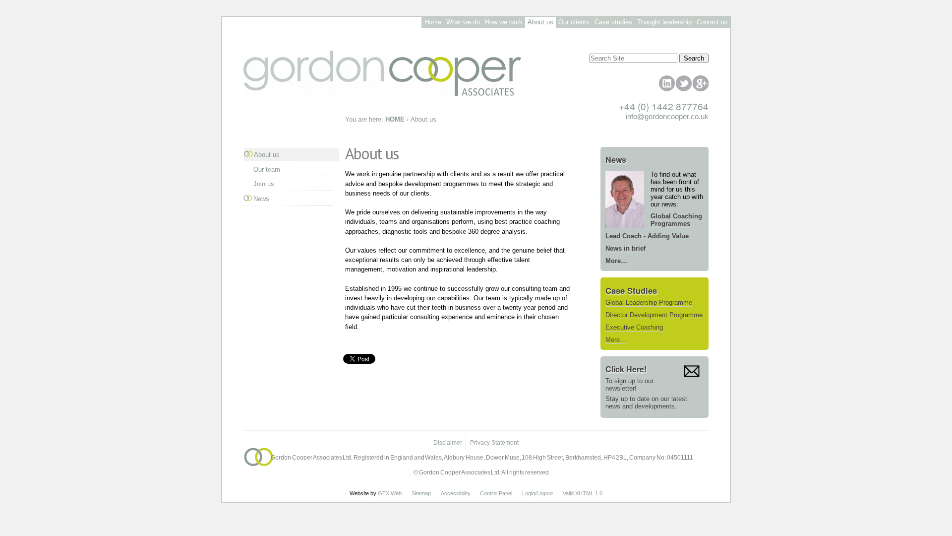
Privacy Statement (494, 442)
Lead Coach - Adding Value (647, 236)
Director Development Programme (654, 315)
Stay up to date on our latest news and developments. (646, 402)
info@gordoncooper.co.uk (667, 117)
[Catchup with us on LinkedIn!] (667, 83)
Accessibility (456, 493)
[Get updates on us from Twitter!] (684, 83)
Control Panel (496, 493)
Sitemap (421, 493)
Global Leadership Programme (648, 302)
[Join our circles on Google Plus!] (701, 83)
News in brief (625, 248)
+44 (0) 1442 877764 (664, 106)
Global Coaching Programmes (676, 219)
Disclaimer (447, 442)
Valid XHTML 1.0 (582, 493)
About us (267, 154)
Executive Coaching (634, 327)
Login (528, 493)
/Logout (544, 493)
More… (616, 261)
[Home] (476, 70)
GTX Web (390, 493)
